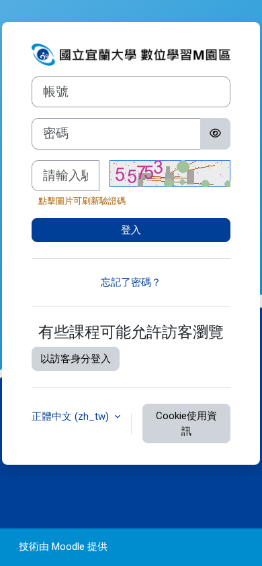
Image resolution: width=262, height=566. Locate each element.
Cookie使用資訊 (186, 423)
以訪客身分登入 (75, 359)
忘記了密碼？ (131, 282)
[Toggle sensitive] (215, 133)
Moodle (68, 547)
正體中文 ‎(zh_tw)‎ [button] (72, 416)
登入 (131, 230)
